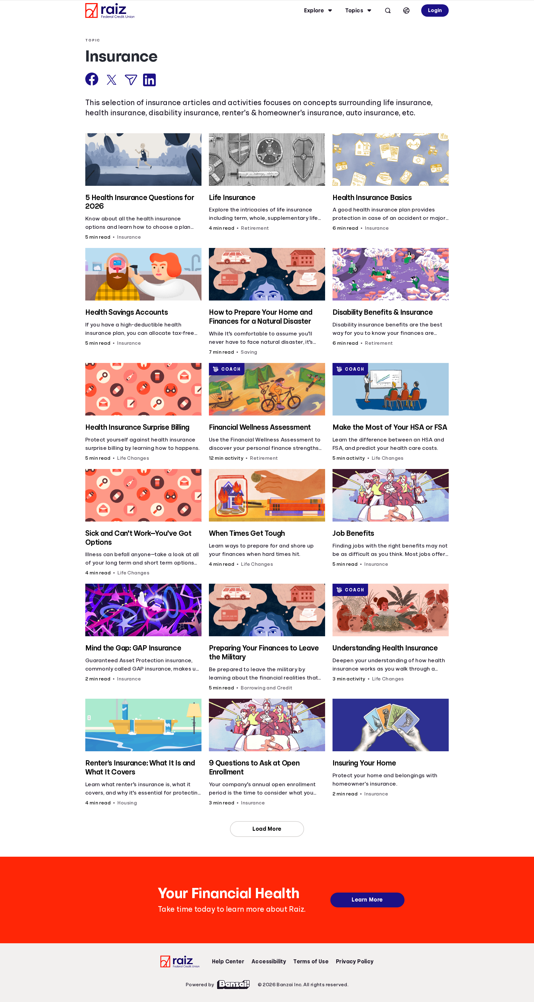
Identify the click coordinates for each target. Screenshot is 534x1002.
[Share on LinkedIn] (149, 80)
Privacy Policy (355, 961)
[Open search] (388, 10)
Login (435, 10)
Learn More (367, 899)
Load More (267, 829)
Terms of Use (310, 961)
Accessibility (269, 961)
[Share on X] (111, 79)
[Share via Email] (131, 80)
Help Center (228, 961)
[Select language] (406, 10)
